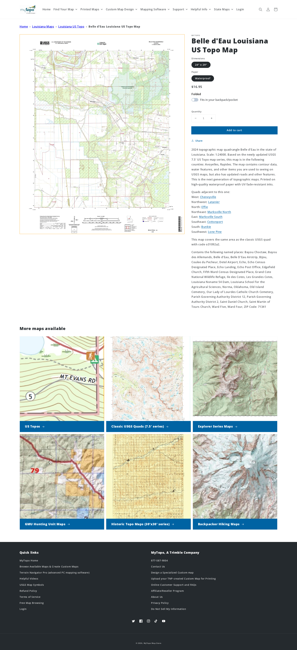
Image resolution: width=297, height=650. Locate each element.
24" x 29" (201, 64)
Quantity (196, 111)
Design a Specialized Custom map (172, 572)
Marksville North (219, 212)
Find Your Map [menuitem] (63, 9)
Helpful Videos (29, 578)
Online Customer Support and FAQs (173, 584)
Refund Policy (28, 590)
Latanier (214, 202)
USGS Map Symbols (32, 584)
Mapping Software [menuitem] (153, 9)
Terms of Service (30, 596)
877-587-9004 (159, 560)
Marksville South (211, 217)
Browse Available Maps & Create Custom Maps (49, 566)
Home (24, 26)
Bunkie (206, 227)
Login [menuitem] (240, 9)
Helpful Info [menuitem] (199, 9)
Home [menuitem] (46, 9)
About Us (157, 596)
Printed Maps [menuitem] (89, 9)
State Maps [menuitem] (222, 9)
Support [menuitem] (178, 9)
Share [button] (199, 140)
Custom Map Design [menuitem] (120, 9)
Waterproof (202, 78)
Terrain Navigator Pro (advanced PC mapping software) (54, 572)
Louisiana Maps (43, 26)
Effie (204, 207)
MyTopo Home (29, 560)
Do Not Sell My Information (168, 609)
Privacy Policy (160, 603)
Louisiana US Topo (71, 26)
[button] (260, 9)
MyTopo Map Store (152, 643)
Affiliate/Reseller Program (167, 590)
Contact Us (158, 566)
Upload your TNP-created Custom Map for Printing (183, 578)
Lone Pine (215, 232)
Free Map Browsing (32, 603)
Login (23, 609)
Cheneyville (208, 197)
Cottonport (215, 222)
